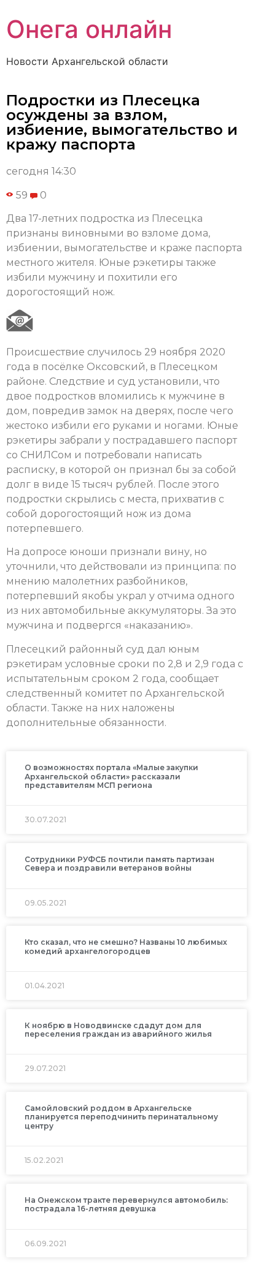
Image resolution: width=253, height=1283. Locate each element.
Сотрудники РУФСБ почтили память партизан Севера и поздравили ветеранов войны (119, 863)
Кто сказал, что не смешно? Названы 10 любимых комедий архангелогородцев (126, 946)
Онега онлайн (89, 29)
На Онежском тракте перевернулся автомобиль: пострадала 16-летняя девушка (126, 1204)
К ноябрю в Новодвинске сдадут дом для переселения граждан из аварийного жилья (118, 1030)
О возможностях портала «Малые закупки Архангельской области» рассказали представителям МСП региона (111, 776)
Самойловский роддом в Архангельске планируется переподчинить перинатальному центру (121, 1116)
